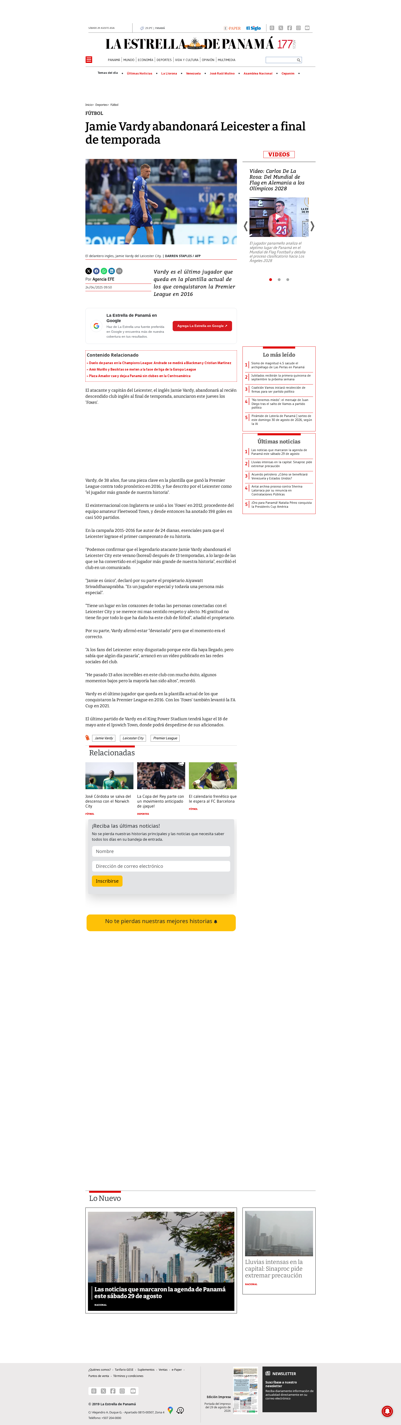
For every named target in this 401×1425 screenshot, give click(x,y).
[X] (280, 28)
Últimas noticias (279, 441)
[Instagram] (298, 28)
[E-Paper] (232, 27)
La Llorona (169, 73)
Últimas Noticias (139, 73)
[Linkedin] (111, 270)
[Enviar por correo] (119, 270)
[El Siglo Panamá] (253, 27)
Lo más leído (279, 355)
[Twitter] (88, 270)
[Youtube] (307, 28)
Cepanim (287, 73)
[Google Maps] (170, 1410)
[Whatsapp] (104, 270)
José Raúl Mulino (222, 73)
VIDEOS (279, 154)
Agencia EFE (103, 279)
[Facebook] (289, 28)
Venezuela (193, 73)
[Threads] (272, 28)
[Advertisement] (161, 1118)
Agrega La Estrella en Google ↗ (202, 326)
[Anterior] (246, 226)
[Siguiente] (312, 226)
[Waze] (180, 1410)
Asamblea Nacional (258, 73)
